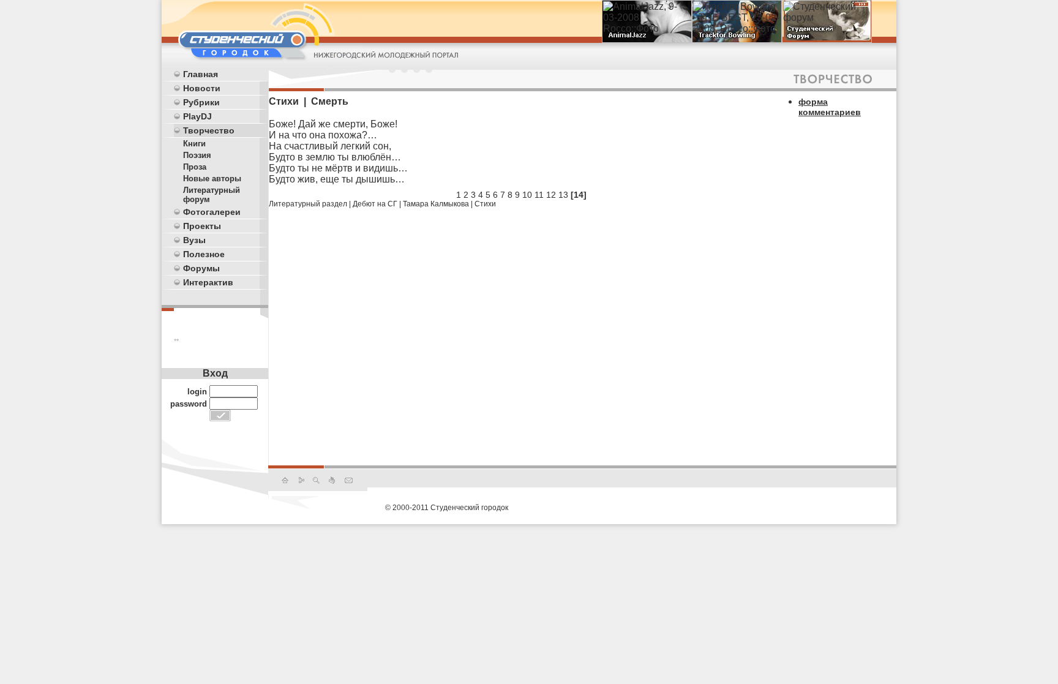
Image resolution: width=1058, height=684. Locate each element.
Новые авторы (212, 178)
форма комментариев (829, 107)
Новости (201, 88)
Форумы (201, 268)
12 (551, 195)
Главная (200, 74)
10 (527, 195)
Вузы (194, 240)
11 (539, 195)
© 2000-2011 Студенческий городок (446, 507)
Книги (194, 143)
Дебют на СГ (375, 204)
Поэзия (197, 155)
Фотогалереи (212, 212)
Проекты (202, 226)
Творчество (208, 130)
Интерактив (208, 282)
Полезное (204, 254)
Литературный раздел (308, 204)
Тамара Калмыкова (436, 204)
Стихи (485, 204)
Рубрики (201, 102)
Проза (194, 166)
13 (563, 195)
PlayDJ (197, 116)
